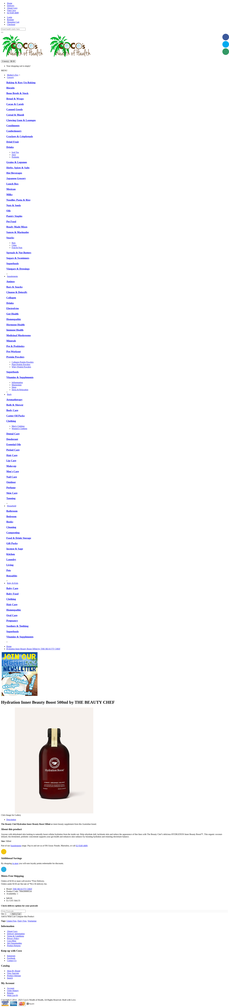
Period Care (12, 449)
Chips (14, 245)
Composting (13, 532)
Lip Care (11, 460)
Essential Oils (13, 444)
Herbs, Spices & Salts (17, 167)
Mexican (11, 189)
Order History (13, 990)
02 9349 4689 (81, 846)
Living (10, 565)
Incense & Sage (14, 548)
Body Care (12, 410)
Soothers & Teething (17, 626)
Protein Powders (15, 357)
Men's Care (12, 471)
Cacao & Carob (15, 104)
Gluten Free (11, 921)
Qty (2, 914)
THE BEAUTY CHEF (22, 889)
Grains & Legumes (16, 162)
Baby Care (12, 588)
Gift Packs (12, 543)
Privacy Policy (13, 938)
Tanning (11, 498)
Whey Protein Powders (21, 367)
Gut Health (12, 313)
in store (15, 863)
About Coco (12, 931)
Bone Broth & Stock (17, 93)
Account (10, 988)
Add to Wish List (8, 916)
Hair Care (11, 455)
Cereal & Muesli (15, 114)
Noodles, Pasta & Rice (18, 200)
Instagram (11, 956)
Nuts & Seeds (13, 205)
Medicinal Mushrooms (18, 335)
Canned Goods (14, 109)
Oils (8, 210)
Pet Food (11, 221)
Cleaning (11, 527)
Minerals (11, 340)
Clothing (11, 421)
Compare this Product (25, 916)
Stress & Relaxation (20, 390)
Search (10, 978)
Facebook (11, 958)
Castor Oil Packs (15, 415)
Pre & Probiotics (15, 346)
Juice (14, 155)
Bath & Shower (14, 404)
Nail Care (11, 476)
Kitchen (10, 554)
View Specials (13, 973)
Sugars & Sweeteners (17, 258)
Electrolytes (12, 308)
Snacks (10, 237)
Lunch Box (12, 183)
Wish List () (12, 995)
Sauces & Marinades (17, 232)
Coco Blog (11, 941)
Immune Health (14, 330)
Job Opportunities (14, 943)
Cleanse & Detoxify (16, 292)
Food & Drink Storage (18, 538)
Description (11, 819)
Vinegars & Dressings (18, 268)
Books (9, 521)
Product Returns (14, 945)
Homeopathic (13, 319)
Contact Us (11, 960)
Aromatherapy (14, 399)
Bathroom (11, 511)
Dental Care (12, 433)
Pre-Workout (13, 351)
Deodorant (12, 439)
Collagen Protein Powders (23, 362)
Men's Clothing (18, 426)
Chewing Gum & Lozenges (21, 120)
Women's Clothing (19, 428)
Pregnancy (12, 620)
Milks (9, 194)
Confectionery (14, 131)
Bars (14, 243)
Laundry (11, 559)
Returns (10, 993)
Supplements (15, 846)
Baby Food (12, 593)
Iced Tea (15, 152)
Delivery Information (16, 934)
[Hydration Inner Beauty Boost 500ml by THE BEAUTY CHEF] (54, 813)
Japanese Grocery (16, 178)
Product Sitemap (14, 976)
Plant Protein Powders (21, 364)
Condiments (12, 125)
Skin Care (11, 493)
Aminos (10, 281)
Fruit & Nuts (17, 247)
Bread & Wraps (15, 98)
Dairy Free (22, 921)
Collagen (11, 297)
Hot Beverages (14, 173)
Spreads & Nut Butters (18, 252)
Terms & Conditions (15, 936)
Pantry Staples (14, 216)
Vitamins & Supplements (19, 377)
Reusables (11, 575)
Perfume (11, 487)
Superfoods (12, 263)
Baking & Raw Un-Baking (21, 82)
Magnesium (16, 385)
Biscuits (10, 87)
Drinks (10, 147)
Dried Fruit (12, 141)
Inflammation (17, 382)
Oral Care (11, 615)
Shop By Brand (13, 971)
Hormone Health (15, 324)
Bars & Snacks (14, 287)
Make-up (11, 466)
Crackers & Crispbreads (19, 136)
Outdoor (11, 482)
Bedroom (11, 516)
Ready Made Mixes (16, 226)
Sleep (14, 387)
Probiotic (15, 157)
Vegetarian (32, 921)
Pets (8, 570)
